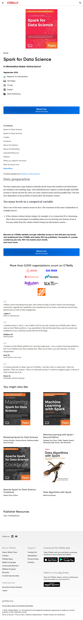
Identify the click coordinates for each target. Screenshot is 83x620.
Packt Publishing (13, 94)
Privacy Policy (33, 559)
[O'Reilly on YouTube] (16, 536)
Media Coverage (9, 562)
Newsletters (32, 555)
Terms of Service (8, 615)
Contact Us (32, 552)
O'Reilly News (7, 559)
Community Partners (10, 566)
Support (32, 548)
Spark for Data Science (30, 174)
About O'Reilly (9, 548)
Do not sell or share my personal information (17, 606)
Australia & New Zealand (12, 587)
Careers (5, 555)
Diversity (5, 572)
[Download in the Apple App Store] (51, 561)
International (8, 582)
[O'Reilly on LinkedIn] (12, 536)
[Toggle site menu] (2, 2)
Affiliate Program (9, 569)
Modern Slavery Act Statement (54, 615)
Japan (4, 590)
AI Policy (31, 562)
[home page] (12, 2)
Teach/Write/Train (9, 552)
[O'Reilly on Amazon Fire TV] (52, 586)
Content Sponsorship (10, 576)
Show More (7, 168)
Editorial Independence (34, 615)
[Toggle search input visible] (80, 2)
